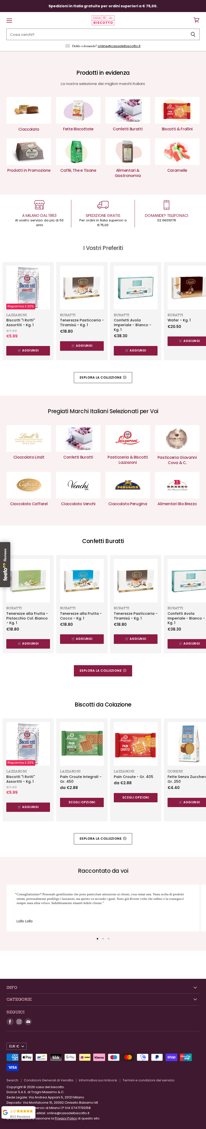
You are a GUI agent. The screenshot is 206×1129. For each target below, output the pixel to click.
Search (12, 1080)
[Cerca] (193, 34)
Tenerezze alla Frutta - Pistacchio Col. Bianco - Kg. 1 (27, 618)
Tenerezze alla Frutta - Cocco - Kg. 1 (81, 616)
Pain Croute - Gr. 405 (133, 776)
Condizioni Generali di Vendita (48, 1080)
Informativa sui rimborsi (98, 1080)
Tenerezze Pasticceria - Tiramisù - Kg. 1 (82, 322)
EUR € (14, 1046)
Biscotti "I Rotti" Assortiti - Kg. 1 (20, 322)
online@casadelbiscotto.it (119, 46)
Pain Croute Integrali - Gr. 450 (80, 779)
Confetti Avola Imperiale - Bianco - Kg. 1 (132, 325)
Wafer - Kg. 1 (179, 320)
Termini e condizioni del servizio (149, 1080)
